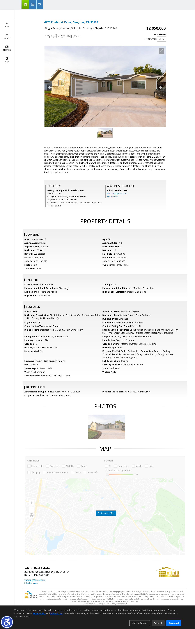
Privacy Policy (39, 613)
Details (7, 38)
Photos (7, 50)
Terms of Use (56, 613)
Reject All (158, 623)
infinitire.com (31, 583)
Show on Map (107, 513)
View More (112, 196)
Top (7, 26)
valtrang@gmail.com (117, 193)
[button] (7, 622)
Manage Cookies (139, 623)
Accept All (174, 623)
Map (7, 61)
